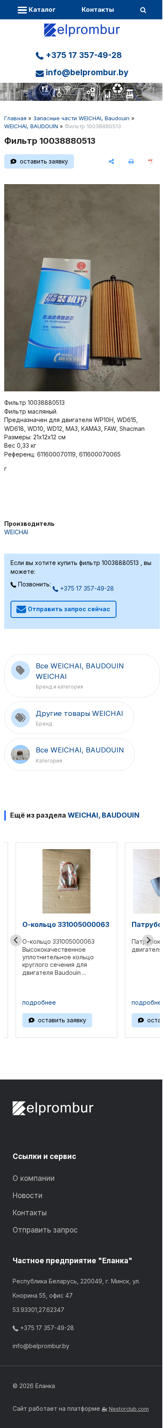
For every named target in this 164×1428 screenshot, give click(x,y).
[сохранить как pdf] (151, 161)
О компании (34, 1178)
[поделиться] (112, 161)
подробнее (39, 1002)
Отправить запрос (45, 1230)
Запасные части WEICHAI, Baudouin (81, 118)
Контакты (98, 9)
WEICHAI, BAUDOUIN (31, 126)
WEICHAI (16, 532)
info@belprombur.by (86, 72)
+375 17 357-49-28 (83, 55)
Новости (27, 1195)
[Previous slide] (16, 940)
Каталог (41, 9)
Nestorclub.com (129, 1409)
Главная (15, 118)
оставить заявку (44, 161)
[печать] (131, 161)
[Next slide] (148, 940)
